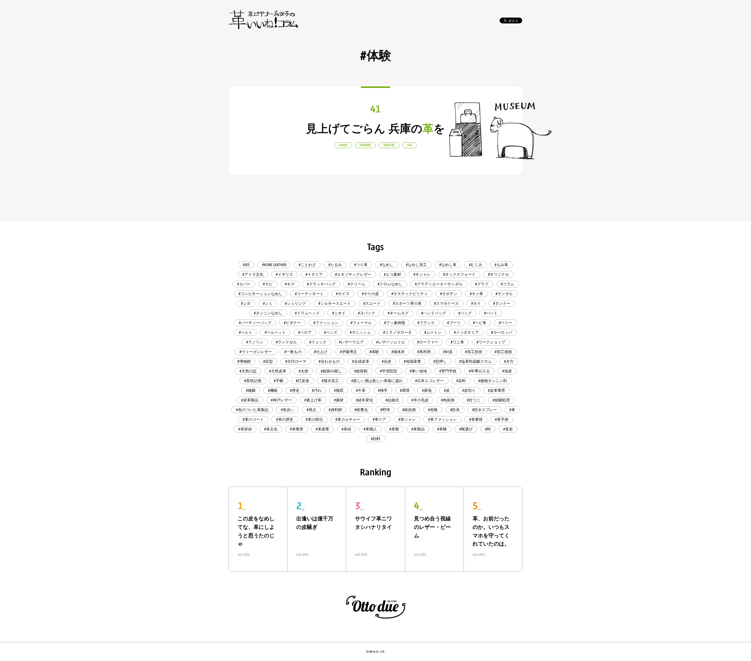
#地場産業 (412, 361)
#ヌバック (366, 313)
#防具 (455, 410)
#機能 (273, 390)
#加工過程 (503, 352)
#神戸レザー (281, 400)
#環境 (405, 390)
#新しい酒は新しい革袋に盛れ (377, 381)
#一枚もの (293, 352)
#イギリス (284, 274)
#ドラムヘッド (307, 313)
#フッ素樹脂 (394, 323)
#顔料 (375, 439)
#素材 (339, 400)
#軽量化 (361, 410)
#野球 (385, 410)
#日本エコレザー (429, 381)
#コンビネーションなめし (261, 294)
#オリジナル (498, 274)
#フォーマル (361, 323)
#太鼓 (303, 371)
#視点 (311, 410)
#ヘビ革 (479, 323)
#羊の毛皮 (420, 400)
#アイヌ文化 (252, 274)
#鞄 (488, 429)
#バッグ (465, 313)
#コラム (507, 284)
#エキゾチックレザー (353, 274)
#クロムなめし (390, 284)
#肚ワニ (473, 400)
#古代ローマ (295, 361)
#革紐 (346, 429)
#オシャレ (422, 274)
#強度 (507, 371)
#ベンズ (330, 332)
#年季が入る (479, 371)
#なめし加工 (416, 265)
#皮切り (469, 390)
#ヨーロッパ (501, 332)
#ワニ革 (457, 342)
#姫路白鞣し (331, 371)
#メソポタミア (466, 332)
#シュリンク (295, 303)
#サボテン (448, 294)
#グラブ (481, 284)
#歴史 (295, 390)
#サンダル (504, 294)
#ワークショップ (490, 342)
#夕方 (509, 361)
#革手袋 (501, 419)
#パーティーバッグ (255, 323)
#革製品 (418, 429)
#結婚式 (392, 400)
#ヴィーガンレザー (255, 352)
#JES (246, 265)
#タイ (476, 303)
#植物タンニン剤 (492, 381)
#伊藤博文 (348, 352)
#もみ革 (501, 265)
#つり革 (361, 265)
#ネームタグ (398, 313)
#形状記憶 (252, 381)
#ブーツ (454, 323)
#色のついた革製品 (252, 410)
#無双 (339, 390)
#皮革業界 (496, 390)
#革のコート (253, 419)
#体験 (374, 352)
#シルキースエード (334, 303)
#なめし (386, 265)
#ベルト (245, 332)
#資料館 (335, 410)
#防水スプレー (484, 410)
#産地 (427, 390)
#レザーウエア (351, 342)
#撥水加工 (330, 381)
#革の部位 (314, 419)
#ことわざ (307, 265)
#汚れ (317, 390)
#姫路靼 (361, 371)
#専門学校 (447, 371)
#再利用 (424, 352)
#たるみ (335, 265)
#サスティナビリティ (409, 294)
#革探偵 (245, 429)
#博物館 (244, 361)
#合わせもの (329, 361)
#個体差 (398, 352)
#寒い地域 (418, 371)
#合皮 (386, 361)
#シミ (268, 303)
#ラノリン (254, 342)
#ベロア (305, 332)
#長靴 (433, 410)
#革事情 (476, 419)
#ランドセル (286, 342)
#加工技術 (473, 352)
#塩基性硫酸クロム (475, 361)
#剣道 (448, 352)
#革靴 (442, 429)
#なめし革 (447, 265)
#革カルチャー (347, 419)
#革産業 (322, 429)
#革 (512, 410)
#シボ (246, 303)
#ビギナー (292, 323)
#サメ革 (476, 294)
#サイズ (342, 294)
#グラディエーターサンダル (439, 284)
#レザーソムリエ (390, 342)
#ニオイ (339, 313)
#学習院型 (388, 371)
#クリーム (356, 284)
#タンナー (501, 303)
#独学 (383, 390)
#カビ (268, 284)
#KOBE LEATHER (274, 265)
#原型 (268, 361)
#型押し (440, 361)
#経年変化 (364, 400)
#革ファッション (442, 419)
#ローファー (427, 342)
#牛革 (361, 390)
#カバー (244, 284)
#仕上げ (320, 352)
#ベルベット (275, 332)
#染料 (461, 381)
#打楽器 (302, 381)
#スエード (371, 303)
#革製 (394, 429)
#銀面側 (409, 410)
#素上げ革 (313, 400)
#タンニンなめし (268, 313)
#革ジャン (407, 419)
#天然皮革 (277, 371)
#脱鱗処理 (501, 400)
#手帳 (278, 381)
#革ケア (379, 419)
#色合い (287, 410)
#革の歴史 (284, 419)
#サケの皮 (370, 294)
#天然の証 (248, 371)
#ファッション (325, 323)
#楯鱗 (251, 390)
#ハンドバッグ (433, 313)
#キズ (290, 284)
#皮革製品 (249, 400)
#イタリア (314, 274)
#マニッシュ (360, 332)
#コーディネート (309, 294)
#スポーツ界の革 (407, 303)
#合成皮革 (360, 361)
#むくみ (475, 265)
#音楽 (508, 429)
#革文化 (271, 429)
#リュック (318, 342)
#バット (491, 313)
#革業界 (296, 429)
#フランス (426, 323)
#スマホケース (446, 303)
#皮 (447, 390)
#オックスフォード (459, 274)
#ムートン (433, 332)
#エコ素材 (392, 274)
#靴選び (466, 429)
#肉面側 (447, 400)
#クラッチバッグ (321, 284)
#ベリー (505, 323)
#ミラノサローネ (397, 332)
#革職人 (370, 429)
